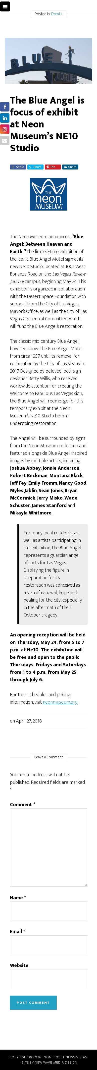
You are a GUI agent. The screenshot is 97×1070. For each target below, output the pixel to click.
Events (56, 14)
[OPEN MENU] (5, 6)
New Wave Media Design (56, 1062)
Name (18, 897)
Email (17, 931)
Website (19, 965)
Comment (22, 804)
